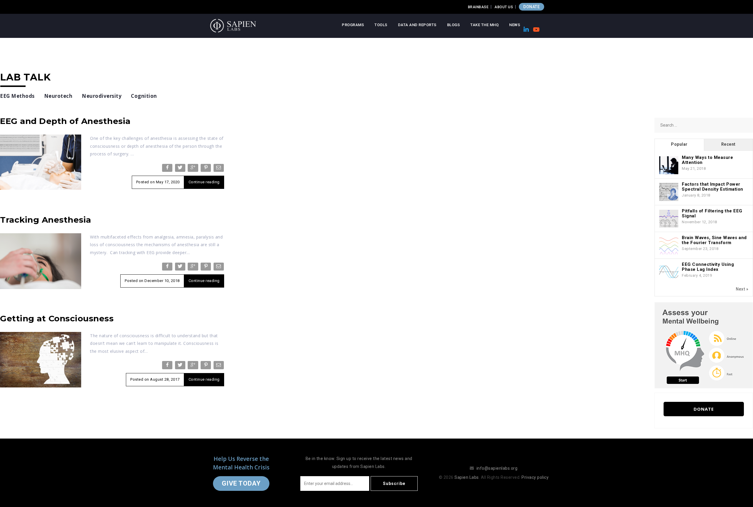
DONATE (531, 6)
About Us (503, 7)
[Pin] (206, 169)
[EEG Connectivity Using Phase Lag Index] (668, 272)
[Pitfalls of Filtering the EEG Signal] (668, 218)
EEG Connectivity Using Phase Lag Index (708, 267)
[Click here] (703, 345)
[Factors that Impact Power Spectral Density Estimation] (668, 192)
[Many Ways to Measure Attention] (668, 165)
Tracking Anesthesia (45, 220)
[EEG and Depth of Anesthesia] (40, 162)
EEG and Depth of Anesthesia (65, 121)
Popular (679, 144)
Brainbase (478, 7)
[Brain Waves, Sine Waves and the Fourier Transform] (668, 245)
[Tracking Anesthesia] (40, 260)
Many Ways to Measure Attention (707, 160)
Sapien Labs (466, 477)
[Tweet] (180, 169)
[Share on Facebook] (168, 169)
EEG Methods (17, 96)
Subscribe (394, 483)
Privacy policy (535, 477)
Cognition (144, 96)
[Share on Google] (193, 169)
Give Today (241, 483)
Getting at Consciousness (57, 318)
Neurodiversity (101, 96)
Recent (728, 144)
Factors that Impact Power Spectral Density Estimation (712, 187)
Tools (380, 25)
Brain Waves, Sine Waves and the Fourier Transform (714, 240)
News (514, 25)
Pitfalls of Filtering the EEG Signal (712, 213)
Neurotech (58, 96)
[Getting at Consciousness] (40, 359)
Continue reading (204, 182)
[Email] (219, 169)
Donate (704, 409)
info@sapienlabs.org (497, 468)
